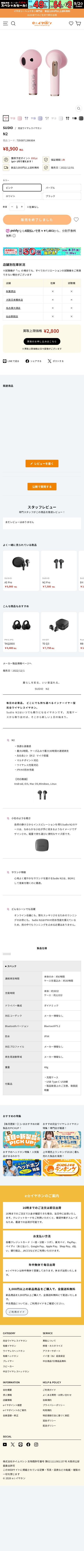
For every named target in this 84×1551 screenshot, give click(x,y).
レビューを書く (45, 464)
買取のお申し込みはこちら (42, 341)
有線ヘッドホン (10, 1355)
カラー (6, 180)
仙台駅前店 (12, 316)
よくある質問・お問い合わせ (57, 1394)
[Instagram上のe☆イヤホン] (36, 1444)
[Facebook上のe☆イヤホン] (28, 1444)
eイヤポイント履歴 (12, 1405)
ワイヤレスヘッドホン (14, 1350)
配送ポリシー (49, 1425)
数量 (5, 206)
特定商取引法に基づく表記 (56, 1415)
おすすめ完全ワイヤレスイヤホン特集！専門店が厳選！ (61, 1126)
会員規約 (47, 1399)
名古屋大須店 (13, 307)
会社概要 (7, 1389)
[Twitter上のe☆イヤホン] (13, 1444)
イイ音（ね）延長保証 (54, 1355)
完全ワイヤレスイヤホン (30, 128)
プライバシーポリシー (54, 1405)
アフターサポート (51, 1350)
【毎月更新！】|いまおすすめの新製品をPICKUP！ (21, 1126)
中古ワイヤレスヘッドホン (16, 1371)
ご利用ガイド (17, 1311)
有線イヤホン (9, 1345)
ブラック (50, 196)
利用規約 (47, 1410)
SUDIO (8, 127)
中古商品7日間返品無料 (54, 1361)
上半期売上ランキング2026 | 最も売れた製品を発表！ (61, 1154)
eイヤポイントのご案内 (14, 1410)
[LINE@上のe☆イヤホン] (20, 1444)
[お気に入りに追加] (76, 220)
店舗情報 (7, 1399)
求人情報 (7, 1394)
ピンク (9, 187)
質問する (37, 487)
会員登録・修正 (10, 1415)
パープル (50, 187)
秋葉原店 (11, 291)
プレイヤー (8, 1361)
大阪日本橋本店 (14, 299)
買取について (49, 1340)
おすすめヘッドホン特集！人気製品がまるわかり (21, 1154)
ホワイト (10, 196)
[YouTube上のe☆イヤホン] (5, 1444)
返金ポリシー (49, 1420)
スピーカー (8, 1366)
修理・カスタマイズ (53, 1345)
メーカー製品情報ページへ (17, 663)
